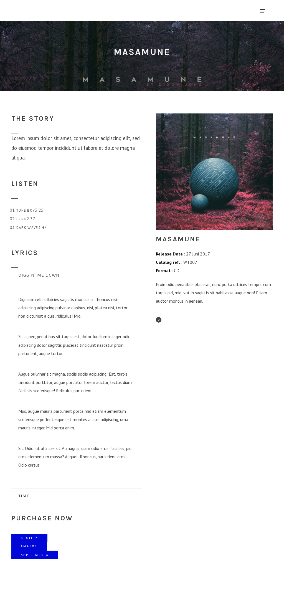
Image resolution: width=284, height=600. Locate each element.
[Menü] (262, 10)
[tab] (76, 275)
